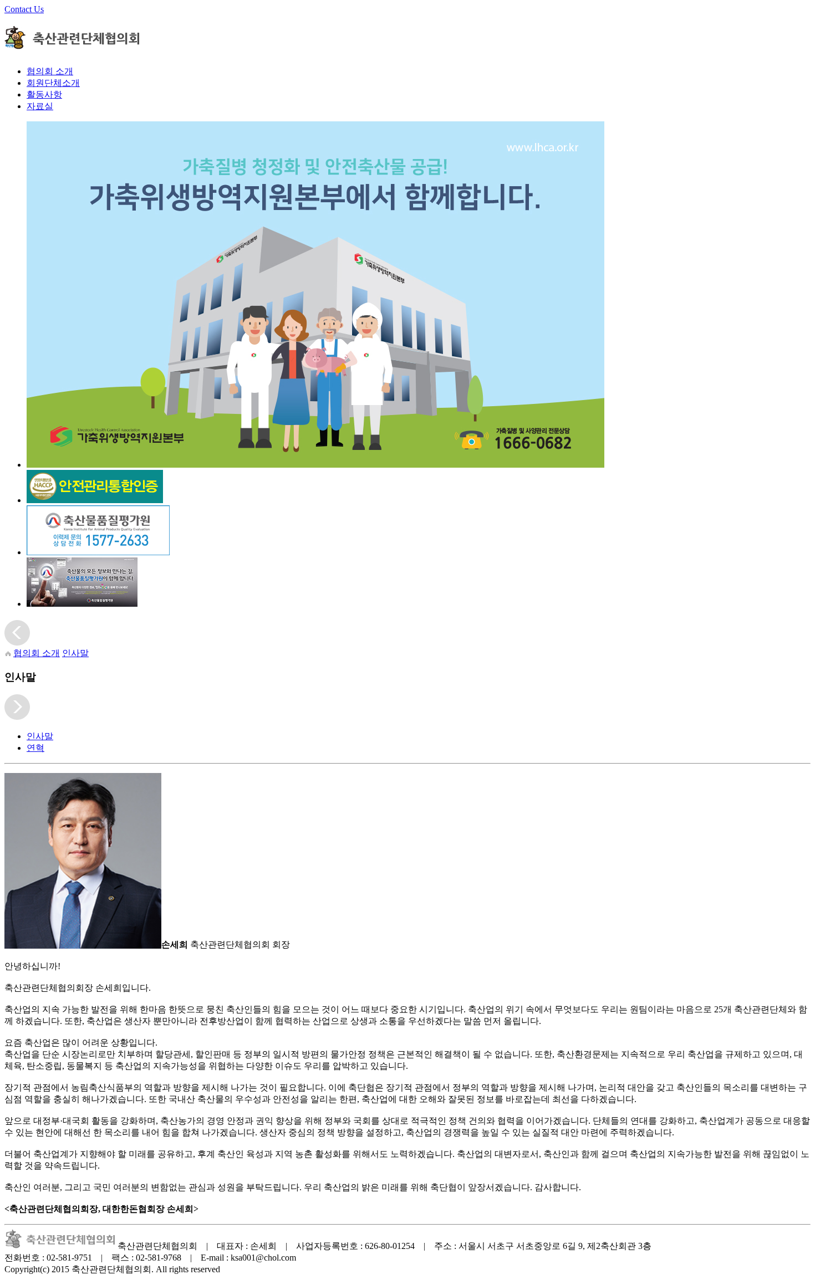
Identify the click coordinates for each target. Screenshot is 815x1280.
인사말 (75, 653)
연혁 (35, 747)
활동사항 (44, 94)
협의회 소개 (50, 71)
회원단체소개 (53, 83)
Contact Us (24, 9)
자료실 (40, 106)
